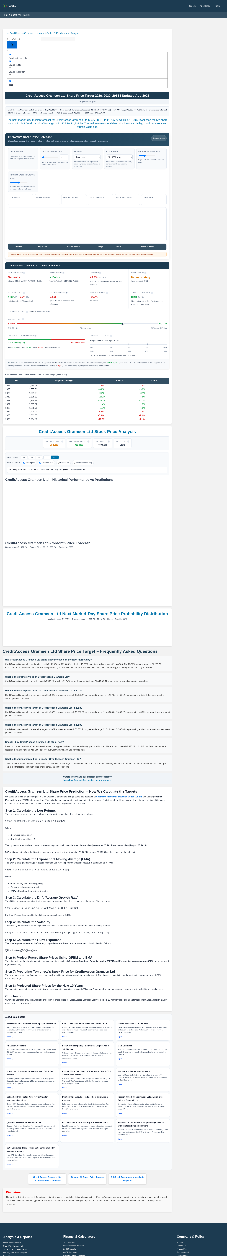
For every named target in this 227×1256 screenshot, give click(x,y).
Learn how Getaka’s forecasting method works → (87, 766)
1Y (46, 450)
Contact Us (181, 1209)
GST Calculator (68, 1223)
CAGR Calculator (69, 1216)
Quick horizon (16, 148)
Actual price (29, 456)
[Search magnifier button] (12, 44)
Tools (217, 6)
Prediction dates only (79, 456)
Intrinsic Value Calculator (72, 1209)
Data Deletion (182, 1226)
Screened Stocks (9, 1223)
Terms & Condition (183, 1216)
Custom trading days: (52, 148)
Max (53, 450)
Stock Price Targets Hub (12, 1210)
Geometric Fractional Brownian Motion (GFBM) (108, 783)
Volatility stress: (148, 148)
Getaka (12, 6)
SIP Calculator (68, 1206)
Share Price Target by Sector (14, 1213)
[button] (221, 6)
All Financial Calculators (72, 1229)
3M (31, 450)
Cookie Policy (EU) (183, 1223)
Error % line (61, 456)
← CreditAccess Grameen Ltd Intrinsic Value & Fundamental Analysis (38, 33)
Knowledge (206, 6)
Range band (111, 148)
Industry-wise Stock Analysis (14, 1216)
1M (24, 450)
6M (39, 450)
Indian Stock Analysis (11, 1207)
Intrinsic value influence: (21, 173)
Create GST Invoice (70, 1226)
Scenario (78, 148)
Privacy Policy (182, 1213)
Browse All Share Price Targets (87, 1144)
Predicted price (45, 456)
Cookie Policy (182, 1219)
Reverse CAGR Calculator (72, 1219)
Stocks (195, 6)
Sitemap (180, 1229)
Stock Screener (9, 1220)
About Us (180, 1206)
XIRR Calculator (69, 1213)
